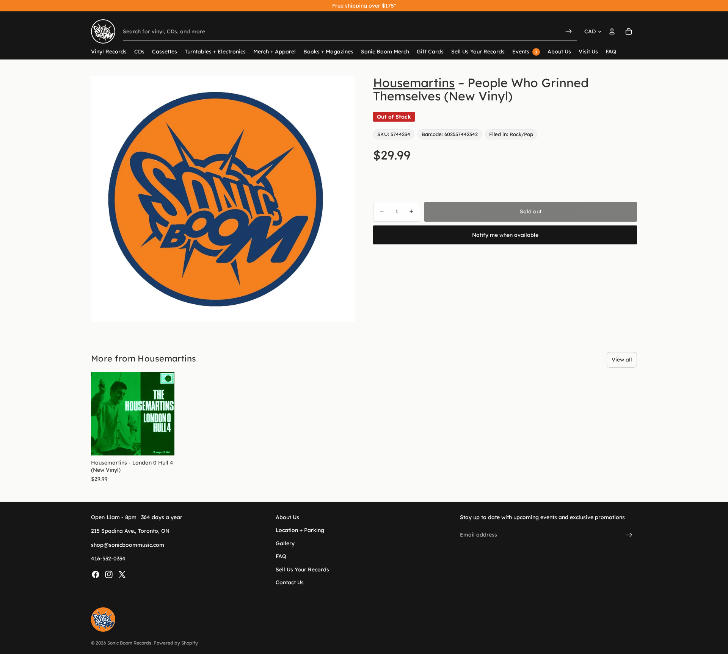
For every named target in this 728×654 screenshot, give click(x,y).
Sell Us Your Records (302, 569)
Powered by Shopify (176, 643)
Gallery (285, 543)
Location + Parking (300, 530)
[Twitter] (122, 574)
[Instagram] (108, 574)
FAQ (281, 556)
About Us (287, 517)
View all (622, 359)
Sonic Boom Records (129, 643)
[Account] (612, 31)
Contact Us (290, 582)
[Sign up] (629, 535)
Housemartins (414, 82)
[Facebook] (95, 574)
